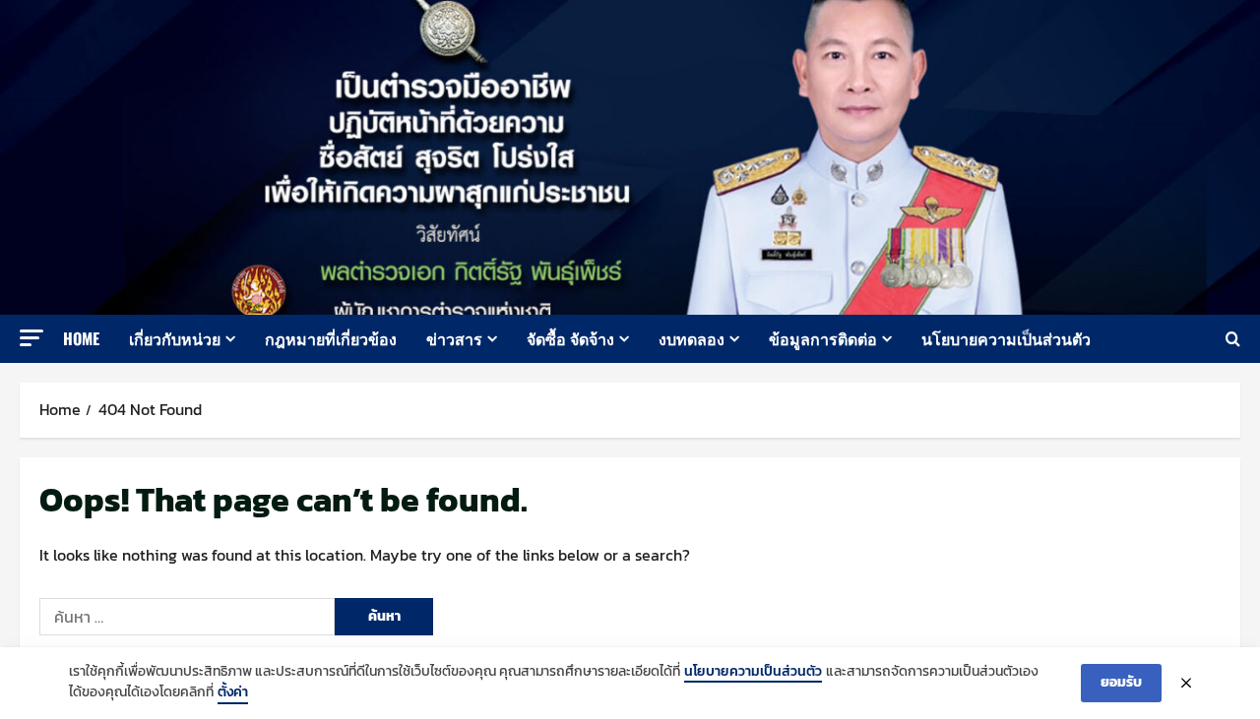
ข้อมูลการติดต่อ (823, 338)
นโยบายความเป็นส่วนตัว (1006, 338)
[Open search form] (1233, 339)
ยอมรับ (1121, 682)
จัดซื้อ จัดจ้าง (570, 338)
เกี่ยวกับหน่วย (174, 338)
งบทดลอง (691, 338)
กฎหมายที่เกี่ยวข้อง (331, 338)
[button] (31, 338)
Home (81, 338)
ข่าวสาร (454, 338)
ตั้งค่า (233, 692)
